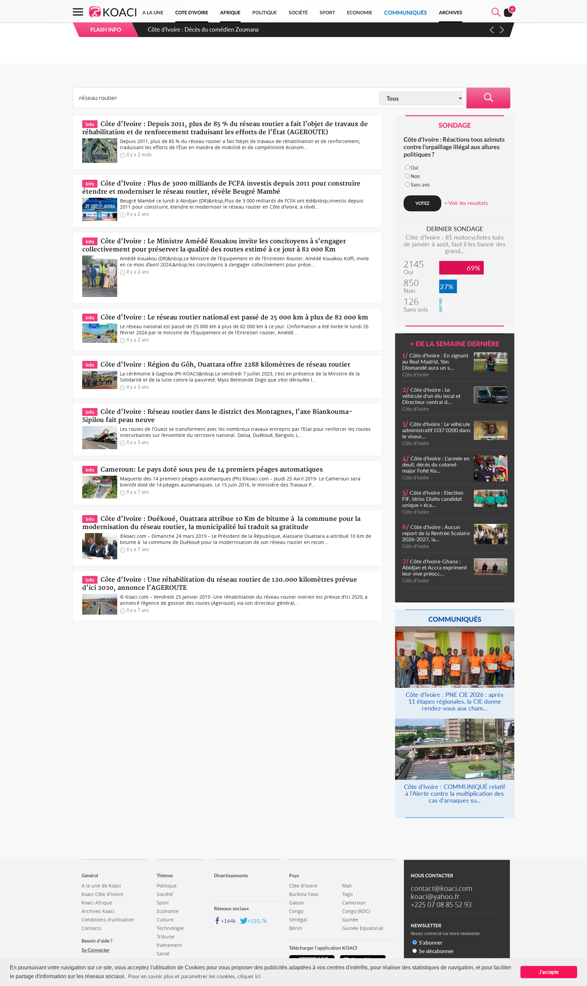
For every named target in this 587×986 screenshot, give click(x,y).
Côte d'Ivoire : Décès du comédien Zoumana (203, 29)
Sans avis (420, 185)
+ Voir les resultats (466, 202)
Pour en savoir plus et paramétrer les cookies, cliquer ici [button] (194, 976)
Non (415, 176)
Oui (414, 168)
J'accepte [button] (548, 972)
